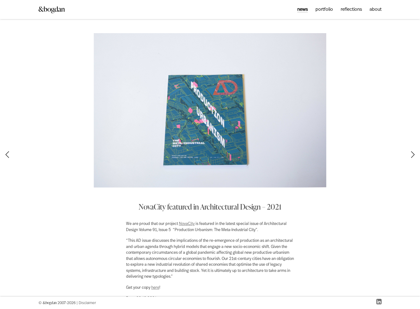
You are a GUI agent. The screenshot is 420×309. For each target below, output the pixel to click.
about (376, 9)
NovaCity (187, 224)
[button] (413, 154)
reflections (351, 9)
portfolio (324, 9)
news (302, 9)
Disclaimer (87, 303)
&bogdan (51, 9)
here (155, 288)
